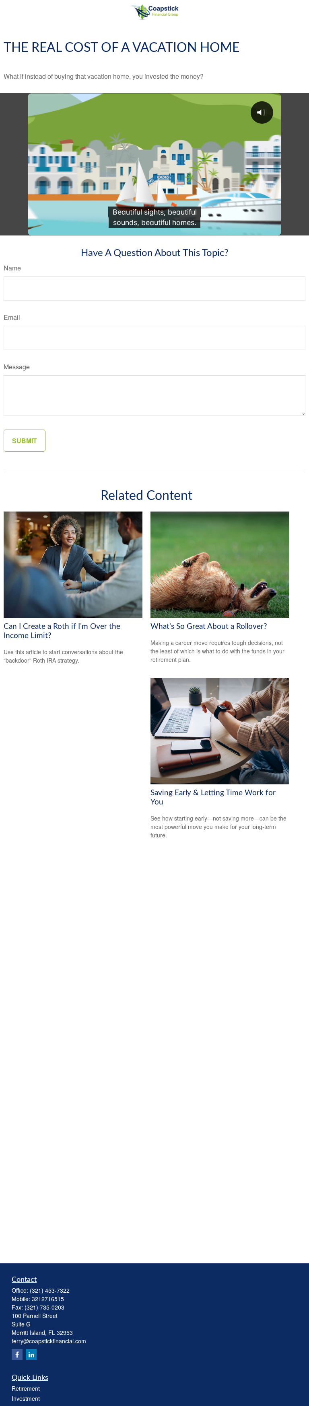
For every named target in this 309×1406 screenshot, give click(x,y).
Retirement (26, 1388)
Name (12, 267)
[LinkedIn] (31, 1354)
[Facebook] (17, 1354)
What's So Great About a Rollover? (208, 626)
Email (12, 317)
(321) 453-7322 (50, 1290)
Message (17, 366)
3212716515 (48, 1299)
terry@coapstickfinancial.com (49, 1341)
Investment (26, 1398)
